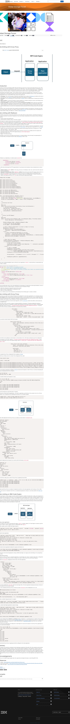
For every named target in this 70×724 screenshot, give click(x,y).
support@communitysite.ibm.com (25, 694)
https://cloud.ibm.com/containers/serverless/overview (17, 664)
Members (31, 35)
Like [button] (42, 50)
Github (21, 354)
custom (10, 97)
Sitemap (37, 701)
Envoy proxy (24, 109)
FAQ (37, 704)
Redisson (20, 136)
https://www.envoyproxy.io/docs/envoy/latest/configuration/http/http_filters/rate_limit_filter (25, 663)
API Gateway (31, 96)
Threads (7, 35)
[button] (22, 1)
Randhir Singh (6, 50)
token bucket (23, 126)
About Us (38, 692)
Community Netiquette (40, 698)
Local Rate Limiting (17, 619)
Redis (42, 126)
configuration (25, 300)
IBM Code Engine (22, 110)
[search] (48, 1)
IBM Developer (57, 695)
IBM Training (56, 692)
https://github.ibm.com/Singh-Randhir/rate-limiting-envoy (14, 662)
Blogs (12, 35)
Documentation (57, 698)
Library (25, 35)
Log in (62, 1)
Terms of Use (38, 695)
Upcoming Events (18, 35)
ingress (23, 98)
